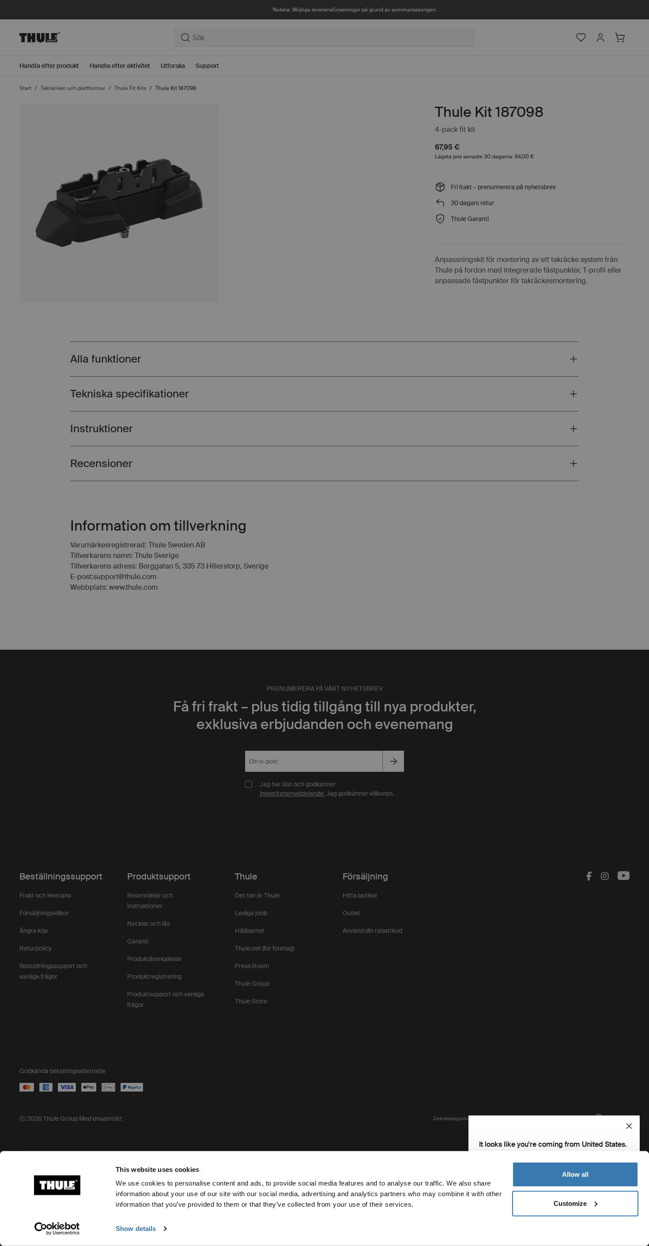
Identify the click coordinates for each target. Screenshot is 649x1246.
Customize (570, 1203)
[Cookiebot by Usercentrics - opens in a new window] (57, 1228)
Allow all (575, 1174)
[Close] (629, 1126)
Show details (136, 1228)
